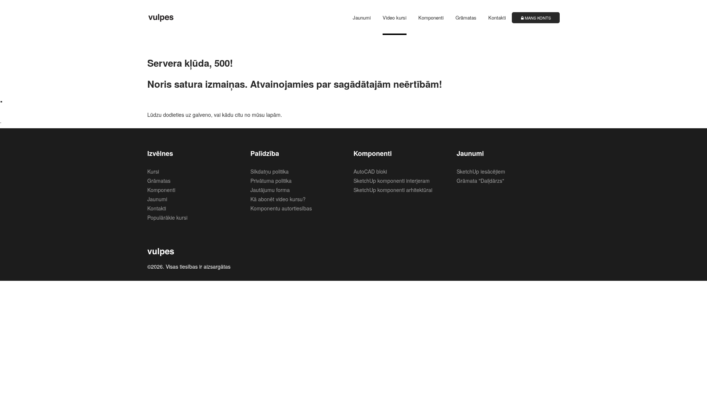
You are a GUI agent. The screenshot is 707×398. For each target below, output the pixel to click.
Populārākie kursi (167, 217)
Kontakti (497, 17)
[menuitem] (356, 17)
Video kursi (395, 17)
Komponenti (431, 17)
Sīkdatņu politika (269, 171)
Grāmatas (465, 17)
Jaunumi (362, 17)
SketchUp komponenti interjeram (392, 180)
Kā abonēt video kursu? (278, 199)
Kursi (153, 171)
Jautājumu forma (270, 189)
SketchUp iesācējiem (481, 171)
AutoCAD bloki (370, 171)
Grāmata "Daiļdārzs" (480, 180)
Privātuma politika (271, 180)
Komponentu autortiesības (281, 208)
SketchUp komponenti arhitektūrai (393, 189)
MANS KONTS (537, 18)
